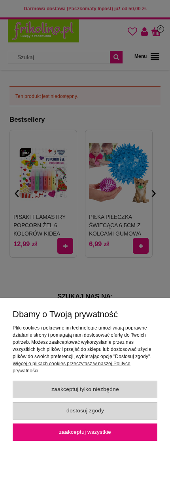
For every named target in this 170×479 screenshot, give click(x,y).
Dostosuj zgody (85, 411)
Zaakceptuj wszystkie (85, 432)
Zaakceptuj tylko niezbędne (85, 389)
